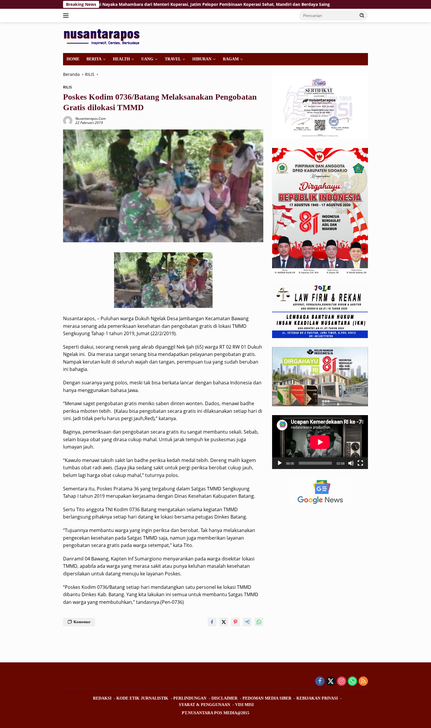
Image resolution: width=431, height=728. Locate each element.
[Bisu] (351, 463)
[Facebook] (320, 681)
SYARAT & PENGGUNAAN (204, 705)
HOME (73, 59)
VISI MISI (244, 705)
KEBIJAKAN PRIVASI (317, 698)
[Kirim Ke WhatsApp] (258, 622)
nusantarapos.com (90, 118)
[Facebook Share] (212, 622)
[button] (362, 15)
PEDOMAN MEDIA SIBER (266, 698)
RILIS (67, 87)
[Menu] (67, 16)
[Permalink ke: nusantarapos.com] (67, 120)
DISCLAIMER (224, 698)
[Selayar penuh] (360, 463)
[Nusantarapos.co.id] (103, 37)
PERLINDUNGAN (189, 698)
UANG (147, 59)
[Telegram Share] (247, 622)
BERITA (93, 59)
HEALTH (121, 59)
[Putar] (280, 463)
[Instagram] (341, 681)
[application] (320, 442)
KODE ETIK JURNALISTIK (142, 698)
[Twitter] (330, 681)
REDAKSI (102, 698)
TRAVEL (173, 59)
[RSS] (363, 681)
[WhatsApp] (352, 681)
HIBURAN (201, 59)
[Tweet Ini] (223, 622)
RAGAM (231, 59)
